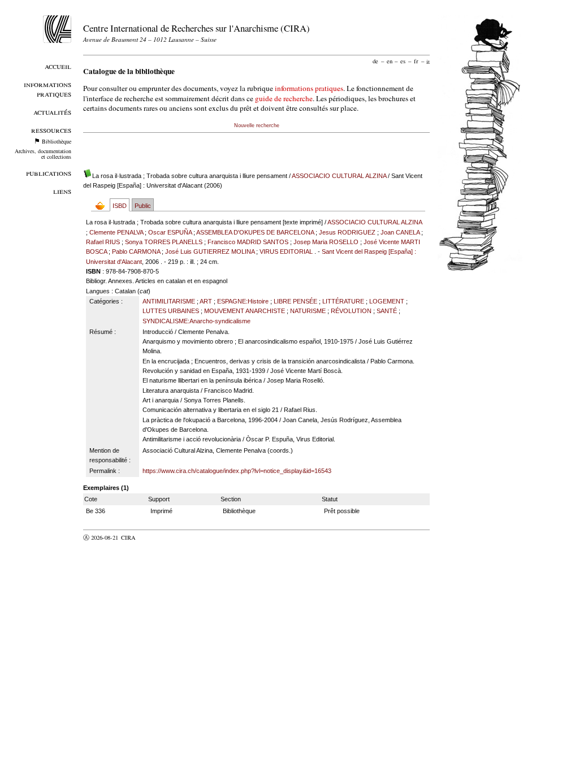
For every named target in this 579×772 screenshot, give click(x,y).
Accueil (58, 65)
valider (150, 537)
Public (143, 205)
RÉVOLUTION (351, 310)
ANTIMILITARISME (168, 301)
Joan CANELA (400, 232)
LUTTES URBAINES (170, 310)
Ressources (51, 129)
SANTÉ (387, 310)
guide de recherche (284, 98)
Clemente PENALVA (116, 232)
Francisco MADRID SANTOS (248, 241)
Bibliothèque (56, 141)
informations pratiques (309, 88)
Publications (48, 172)
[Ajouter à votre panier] (102, 205)
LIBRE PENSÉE (295, 301)
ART (206, 301)
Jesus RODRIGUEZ (347, 232)
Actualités (52, 111)
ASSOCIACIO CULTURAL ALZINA (339, 175)
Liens (62, 190)
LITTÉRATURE (343, 301)
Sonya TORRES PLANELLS (163, 241)
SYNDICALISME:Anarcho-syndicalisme (196, 321)
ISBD (120, 205)
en (389, 61)
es (402, 61)
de (375, 61)
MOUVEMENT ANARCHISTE (244, 310)
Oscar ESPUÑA (170, 232)
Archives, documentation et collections (43, 154)
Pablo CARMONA (136, 251)
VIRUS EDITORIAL (286, 251)
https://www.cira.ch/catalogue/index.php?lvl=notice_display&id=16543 (236, 470)
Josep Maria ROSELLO (325, 241)
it (428, 61)
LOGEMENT (386, 301)
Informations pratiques (47, 89)
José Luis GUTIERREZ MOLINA (209, 251)
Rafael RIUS (103, 241)
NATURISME (308, 310)
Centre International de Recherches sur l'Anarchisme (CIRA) (196, 27)
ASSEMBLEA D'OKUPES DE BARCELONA (255, 232)
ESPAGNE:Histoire (243, 301)
